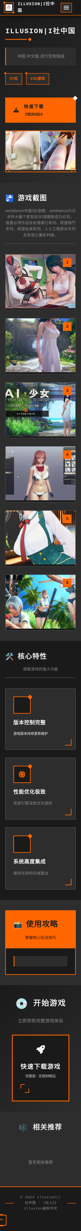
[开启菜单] (66, 7)
